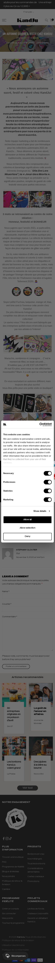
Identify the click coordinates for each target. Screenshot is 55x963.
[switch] (48, 482)
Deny (27, 536)
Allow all (27, 520)
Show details (39, 511)
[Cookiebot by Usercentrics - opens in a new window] (39, 424)
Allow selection (27, 528)
